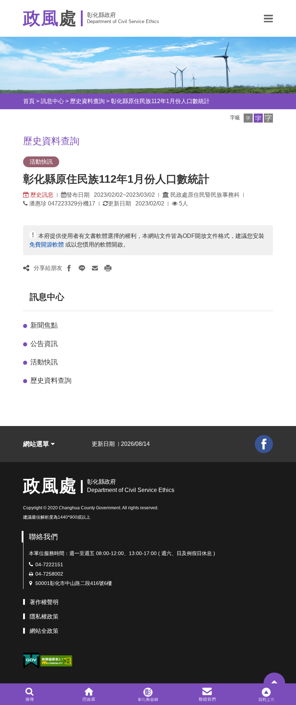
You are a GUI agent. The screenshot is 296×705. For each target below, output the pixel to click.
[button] (268, 18)
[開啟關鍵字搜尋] (29, 694)
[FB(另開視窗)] (264, 444)
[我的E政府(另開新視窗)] (31, 661)
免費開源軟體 (46, 244)
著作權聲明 (44, 602)
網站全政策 (44, 631)
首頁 (29, 101)
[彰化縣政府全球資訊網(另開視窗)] (148, 694)
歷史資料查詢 (87, 101)
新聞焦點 (44, 325)
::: (16, 101)
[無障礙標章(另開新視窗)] (56, 660)
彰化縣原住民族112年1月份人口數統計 (160, 101)
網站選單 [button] (37, 444)
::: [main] (18, 139)
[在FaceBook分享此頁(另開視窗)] (69, 268)
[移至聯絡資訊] (207, 694)
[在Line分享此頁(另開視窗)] (82, 268)
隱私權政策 (44, 616)
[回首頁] (88, 694)
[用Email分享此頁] (95, 268)
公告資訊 (44, 343)
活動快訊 (44, 362)
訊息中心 (52, 101)
